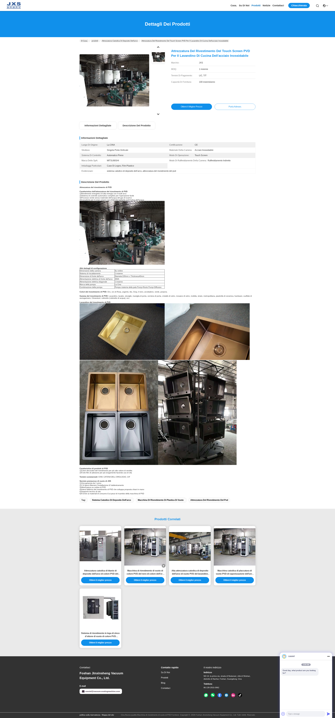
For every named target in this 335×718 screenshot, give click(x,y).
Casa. (234, 5)
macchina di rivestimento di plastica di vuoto (161, 500)
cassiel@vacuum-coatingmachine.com (102, 691)
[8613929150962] (206, 695)
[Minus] (328, 656)
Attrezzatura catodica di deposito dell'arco (120, 41)
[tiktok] (240, 695)
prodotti (256, 5)
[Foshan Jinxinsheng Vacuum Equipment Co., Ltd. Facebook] (219, 695)
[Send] (328, 714)
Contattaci (278, 5)
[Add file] (283, 714)
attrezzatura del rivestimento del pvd (209, 500)
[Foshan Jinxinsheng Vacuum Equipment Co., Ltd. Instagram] (226, 695)
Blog (163, 683)
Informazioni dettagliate (98, 125)
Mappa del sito (108, 715)
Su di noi (244, 5)
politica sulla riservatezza (90, 715)
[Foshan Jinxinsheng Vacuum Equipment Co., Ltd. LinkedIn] (233, 695)
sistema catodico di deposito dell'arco (111, 500)
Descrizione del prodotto (137, 125)
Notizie (266, 5)
